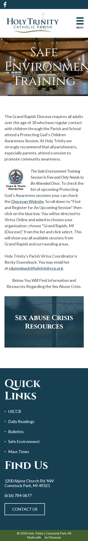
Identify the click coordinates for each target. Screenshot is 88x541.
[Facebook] (5, 4)
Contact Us (24, 509)
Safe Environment (24, 441)
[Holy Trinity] (33, 23)
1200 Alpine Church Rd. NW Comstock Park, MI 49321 (29, 483)
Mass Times (18, 451)
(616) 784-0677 (18, 495)
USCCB (14, 411)
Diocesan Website (27, 201)
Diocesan (55, 537)
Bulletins (16, 431)
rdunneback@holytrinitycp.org (36, 268)
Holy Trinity (36, 533)
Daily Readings (21, 421)
